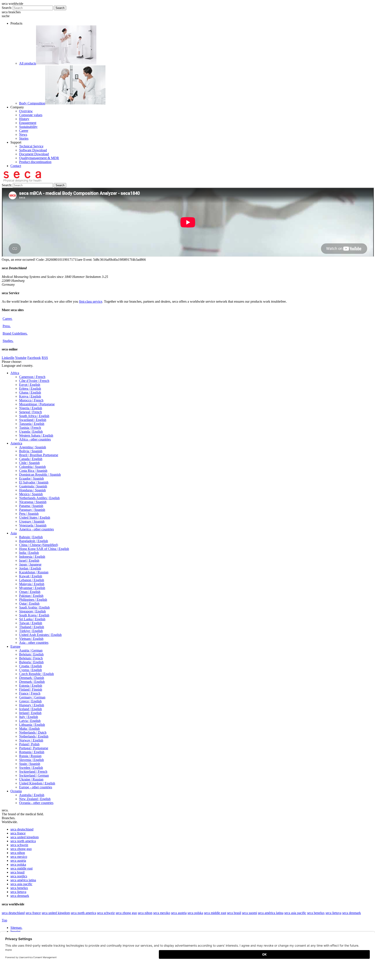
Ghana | (30, 392)
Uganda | (31, 431)
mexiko (161, 913)
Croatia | (30, 666)
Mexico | (31, 494)
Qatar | (29, 603)
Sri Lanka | (32, 619)
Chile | (29, 463)
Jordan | (30, 568)
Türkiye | (31, 631)
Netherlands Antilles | (39, 498)
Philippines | (33, 599)
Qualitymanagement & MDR (39, 158)
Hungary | (31, 705)
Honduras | (32, 490)
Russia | (30, 756)
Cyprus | (30, 670)
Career (23, 130)
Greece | (30, 701)
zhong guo (21, 849)
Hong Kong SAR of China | (44, 549)
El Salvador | (33, 482)
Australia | (31, 795)
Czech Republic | (36, 674)
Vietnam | (31, 638)
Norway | (31, 740)
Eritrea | (30, 388)
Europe (15, 646)
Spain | (29, 764)
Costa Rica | (33, 470)
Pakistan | (31, 596)
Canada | (30, 459)
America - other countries (36, 529)
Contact (15, 166)
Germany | (32, 697)
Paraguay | (32, 510)
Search (60, 8)
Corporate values (30, 115)
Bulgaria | (31, 662)
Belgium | (31, 654)
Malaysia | (31, 584)
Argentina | (32, 447)
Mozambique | (37, 404)
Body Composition (32, 103)
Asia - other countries (33, 642)
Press (7, 326)
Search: (7, 8)
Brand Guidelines (15, 333)
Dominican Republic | (40, 474)
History (24, 119)
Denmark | (31, 678)
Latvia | (30, 721)
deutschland (21, 829)
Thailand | (31, 627)
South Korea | (34, 615)
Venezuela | (32, 525)
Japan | (30, 564)
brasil (17, 872)
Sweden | (31, 767)
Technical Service (31, 146)
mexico (18, 856)
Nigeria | (30, 408)
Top (4, 920)
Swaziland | (32, 420)
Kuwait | (30, 576)
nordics (18, 876)
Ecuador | (31, 478)
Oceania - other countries (36, 803)
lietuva (18, 892)
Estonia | (30, 685)
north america (23, 841)
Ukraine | (31, 779)
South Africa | (34, 416)
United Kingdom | (37, 783)
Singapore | (32, 611)
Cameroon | (32, 377)
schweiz (19, 845)
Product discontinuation (35, 162)
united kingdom (24, 837)
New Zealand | (35, 799)
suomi (249, 913)
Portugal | (33, 748)
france (18, 833)
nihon (17, 853)
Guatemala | (33, 486)
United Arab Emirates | (40, 635)
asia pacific (21, 884)
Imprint (15, 931)
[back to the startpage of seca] (22, 181)
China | (38, 545)
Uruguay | (31, 521)
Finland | (30, 689)
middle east (21, 868)
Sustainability (28, 127)
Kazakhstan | (33, 572)
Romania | (31, 752)
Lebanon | (31, 580)
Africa (14, 373)
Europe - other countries (35, 787)
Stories (23, 138)
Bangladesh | (33, 541)
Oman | (29, 592)
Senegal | (30, 412)
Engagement (27, 123)
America (16, 443)
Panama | (31, 506)
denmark (19, 896)
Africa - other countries (35, 439)
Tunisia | (30, 427)
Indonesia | (32, 556)
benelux (19, 888)
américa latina (23, 880)
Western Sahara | (36, 435)
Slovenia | (31, 760)
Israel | (29, 560)
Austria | (31, 650)
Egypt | (29, 384)
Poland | (29, 744)
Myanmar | (32, 588)
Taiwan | (30, 623)
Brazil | (38, 455)
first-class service (90, 301)
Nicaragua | (32, 502)
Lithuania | (32, 724)
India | (29, 553)
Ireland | (30, 713)
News (23, 134)
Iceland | (30, 709)
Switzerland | (33, 771)
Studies (8, 341)
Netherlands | (32, 732)
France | (29, 693)
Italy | (28, 717)
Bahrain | (31, 537)
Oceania (16, 791)
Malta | (29, 728)
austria (18, 860)
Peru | (29, 513)
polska (18, 864)
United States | (34, 517)
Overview (26, 111)
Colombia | (32, 467)
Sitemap (16, 927)
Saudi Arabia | (34, 607)
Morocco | (31, 400)
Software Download (33, 150)
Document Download (34, 154)
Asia (13, 533)
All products (27, 63)
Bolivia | (30, 451)
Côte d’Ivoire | (34, 381)
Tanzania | (31, 424)
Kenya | (30, 396)
